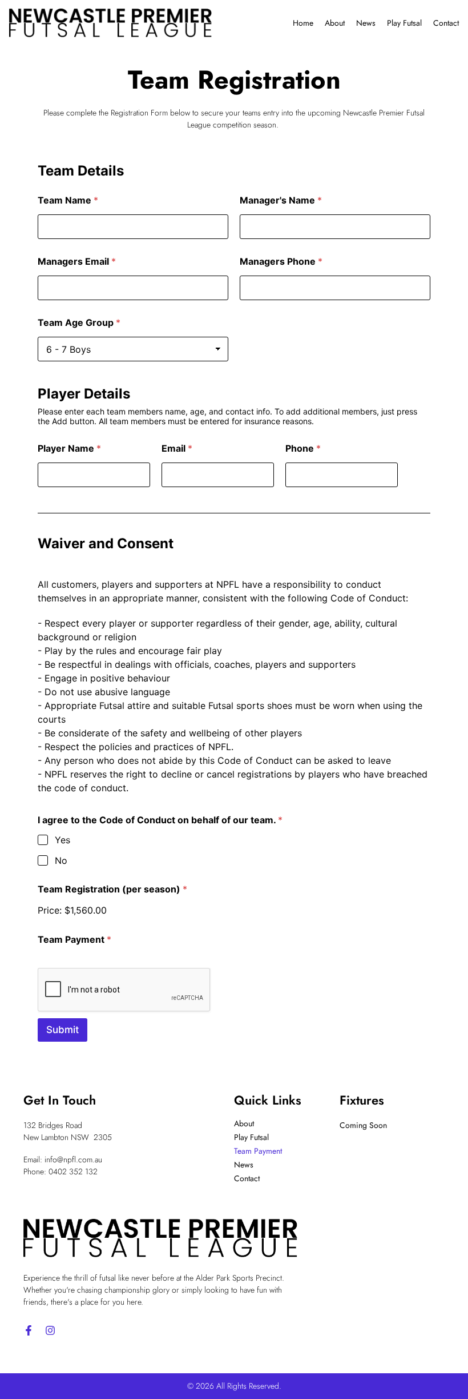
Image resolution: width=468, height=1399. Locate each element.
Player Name (69, 448)
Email (177, 448)
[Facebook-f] (28, 1330)
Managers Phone (281, 261)
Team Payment (74, 939)
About (335, 23)
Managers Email (77, 261)
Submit (62, 1029)
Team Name (68, 200)
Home (303, 23)
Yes (62, 840)
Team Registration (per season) (112, 889)
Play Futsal (404, 23)
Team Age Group (79, 322)
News (366, 23)
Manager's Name (281, 200)
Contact (446, 23)
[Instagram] (50, 1330)
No (61, 860)
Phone (303, 448)
